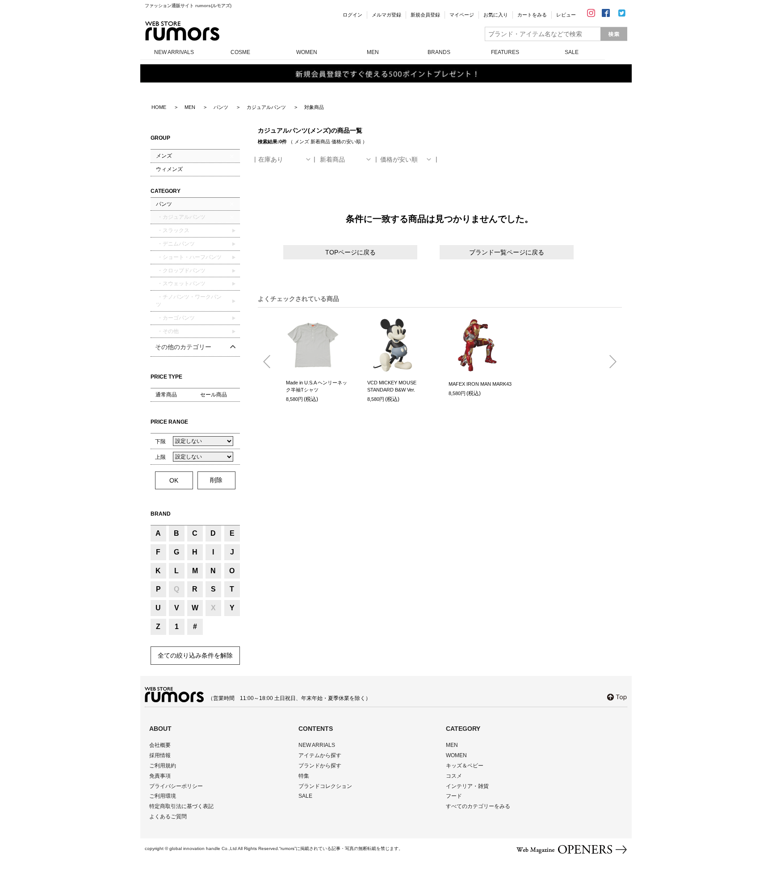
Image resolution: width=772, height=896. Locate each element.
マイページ (461, 14)
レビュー (566, 14)
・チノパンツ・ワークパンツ (189, 301)
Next (609, 362)
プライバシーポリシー (176, 786)
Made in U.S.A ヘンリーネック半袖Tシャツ (316, 386)
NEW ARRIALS (316, 745)
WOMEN (306, 52)
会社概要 (160, 745)
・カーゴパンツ (175, 318)
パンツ (164, 204)
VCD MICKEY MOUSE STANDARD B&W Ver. (391, 386)
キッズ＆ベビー (464, 766)
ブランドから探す (319, 766)
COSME (240, 52)
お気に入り (495, 14)
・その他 (167, 331)
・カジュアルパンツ (181, 217)
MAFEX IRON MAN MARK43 (480, 384)
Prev (270, 362)
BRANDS (439, 52)
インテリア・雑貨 (467, 786)
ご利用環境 (162, 796)
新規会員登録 (425, 14)
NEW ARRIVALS (174, 52)
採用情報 (160, 755)
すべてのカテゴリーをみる (478, 806)
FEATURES (505, 52)
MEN (373, 52)
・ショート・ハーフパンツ (189, 257)
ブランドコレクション (325, 786)
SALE (572, 52)
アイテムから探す (319, 755)
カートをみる (532, 14)
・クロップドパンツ (181, 270)
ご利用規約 (162, 766)
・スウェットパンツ (181, 283)
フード (454, 796)
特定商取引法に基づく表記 (181, 806)
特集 (303, 776)
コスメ (454, 776)
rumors (182, 31)
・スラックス (172, 230)
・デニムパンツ (175, 244)
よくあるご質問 (168, 816)
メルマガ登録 (386, 14)
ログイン (352, 14)
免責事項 (160, 776)
